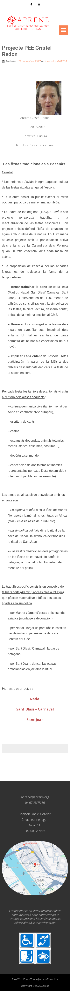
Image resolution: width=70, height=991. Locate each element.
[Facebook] (31, 4)
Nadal (35, 698)
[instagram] (38, 4)
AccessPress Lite (48, 979)
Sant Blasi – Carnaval (35, 709)
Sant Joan (35, 719)
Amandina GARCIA (56, 61)
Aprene (45, 985)
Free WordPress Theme (25, 979)
